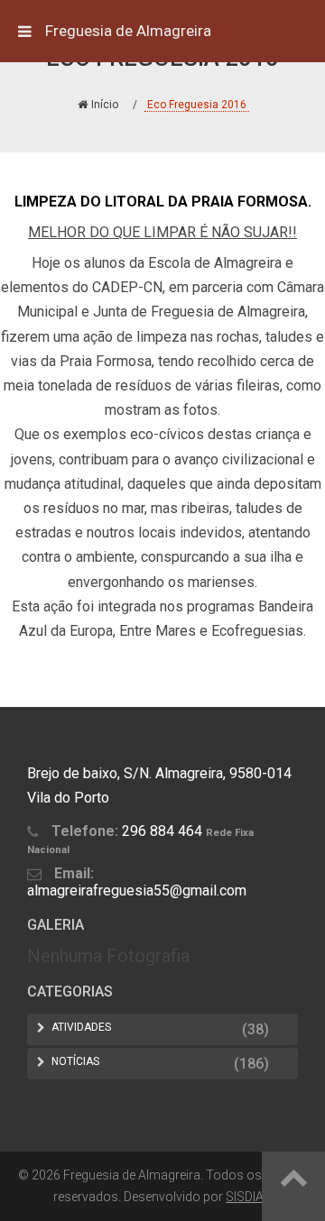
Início (104, 104)
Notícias (75, 1061)
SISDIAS (249, 1196)
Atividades (81, 1027)
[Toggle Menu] (25, 31)
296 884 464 (162, 831)
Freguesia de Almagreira (128, 31)
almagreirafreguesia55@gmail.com (136, 890)
